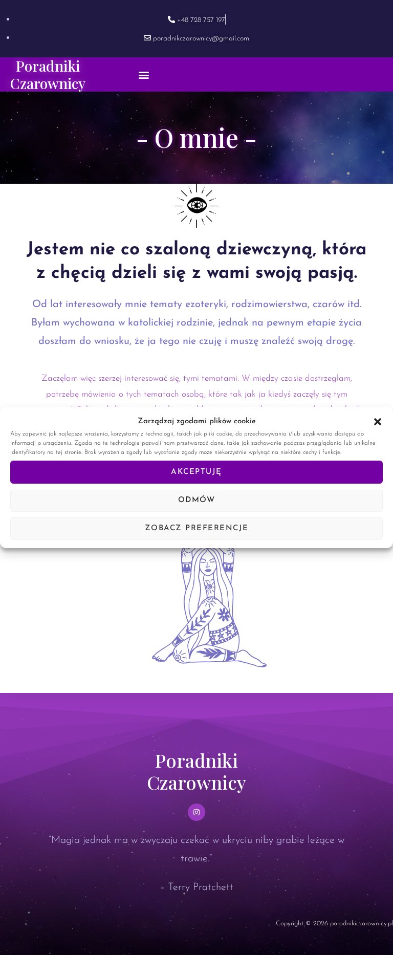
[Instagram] (196, 812)
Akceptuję (196, 472)
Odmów (196, 500)
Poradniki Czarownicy (47, 74)
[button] (378, 422)
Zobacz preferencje (197, 528)
